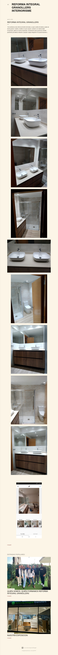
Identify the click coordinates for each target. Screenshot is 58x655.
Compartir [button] (9, 544)
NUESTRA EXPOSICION (17, 635)
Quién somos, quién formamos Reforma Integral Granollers (27, 592)
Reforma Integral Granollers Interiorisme (26, 7)
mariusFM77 (33, 650)
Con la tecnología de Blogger (30, 647)
